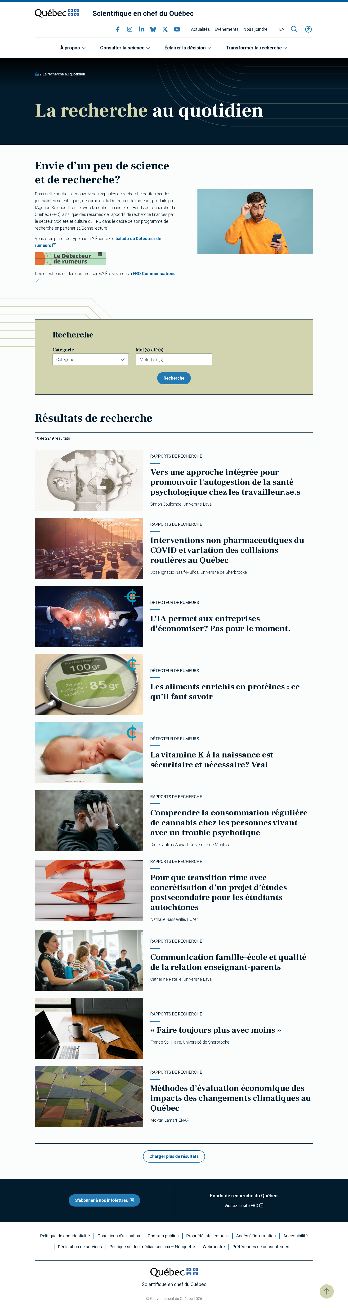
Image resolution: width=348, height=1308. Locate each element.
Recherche (174, 378)
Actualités (200, 29)
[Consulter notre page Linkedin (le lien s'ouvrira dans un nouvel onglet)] (141, 29)
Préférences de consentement (261, 1247)
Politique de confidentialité (65, 1236)
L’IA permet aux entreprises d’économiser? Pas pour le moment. (220, 623)
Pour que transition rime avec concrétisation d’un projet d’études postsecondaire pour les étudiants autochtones (218, 892)
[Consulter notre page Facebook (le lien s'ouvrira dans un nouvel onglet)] (117, 29)
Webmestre (214, 1247)
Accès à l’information (256, 1236)
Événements (227, 29)
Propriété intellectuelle (207, 1236)
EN (282, 29)
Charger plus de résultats (174, 1156)
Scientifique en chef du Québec (143, 13)
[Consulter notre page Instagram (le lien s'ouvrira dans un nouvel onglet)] (129, 29)
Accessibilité (295, 1236)
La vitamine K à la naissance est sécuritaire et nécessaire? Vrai (211, 759)
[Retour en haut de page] (327, 1291)
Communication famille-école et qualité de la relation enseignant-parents (228, 962)
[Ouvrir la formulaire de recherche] (294, 29)
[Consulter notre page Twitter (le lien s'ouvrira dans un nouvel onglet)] (165, 29)
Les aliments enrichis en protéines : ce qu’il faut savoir (225, 691)
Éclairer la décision (185, 48)
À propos (70, 48)
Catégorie (63, 350)
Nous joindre (255, 29)
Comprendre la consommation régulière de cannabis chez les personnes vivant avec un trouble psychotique (229, 822)
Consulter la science (122, 48)
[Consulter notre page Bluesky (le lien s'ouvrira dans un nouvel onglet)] (153, 29)
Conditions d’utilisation (119, 1236)
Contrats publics (163, 1236)
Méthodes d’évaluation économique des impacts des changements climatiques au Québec (230, 1098)
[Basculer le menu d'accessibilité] (308, 29)
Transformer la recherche (254, 48)
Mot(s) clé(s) (150, 350)
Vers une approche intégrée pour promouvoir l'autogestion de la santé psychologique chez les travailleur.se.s (225, 482)
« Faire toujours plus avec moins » (215, 1030)
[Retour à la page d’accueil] (37, 74)
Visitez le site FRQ (241, 1205)
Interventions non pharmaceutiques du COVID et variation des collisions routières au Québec (227, 550)
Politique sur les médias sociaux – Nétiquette (152, 1247)
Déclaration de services (80, 1247)
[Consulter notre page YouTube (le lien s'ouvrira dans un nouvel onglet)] (177, 29)
